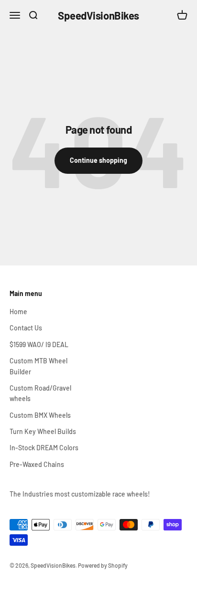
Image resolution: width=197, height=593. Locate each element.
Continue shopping (98, 160)
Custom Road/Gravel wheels (40, 393)
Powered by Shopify (103, 565)
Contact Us (26, 328)
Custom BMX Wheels (40, 415)
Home (18, 311)
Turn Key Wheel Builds (43, 431)
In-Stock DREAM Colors (44, 448)
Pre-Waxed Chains (37, 464)
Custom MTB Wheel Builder (38, 366)
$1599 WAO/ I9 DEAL (39, 344)
